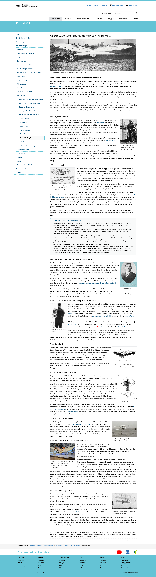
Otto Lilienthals (110, 140)
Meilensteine (21, 95)
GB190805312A (97, 316)
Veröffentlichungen (21, 46)
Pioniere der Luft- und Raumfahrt (28, 115)
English (89, 5)
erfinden (19, 161)
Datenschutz (29, 573)
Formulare (41, 564)
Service (123, 557)
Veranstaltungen (21, 42)
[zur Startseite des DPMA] (30, 10)
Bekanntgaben (21, 61)
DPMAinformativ (22, 80)
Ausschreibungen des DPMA (25, 69)
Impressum (20, 573)
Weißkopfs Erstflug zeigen (83, 424)
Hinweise (20, 57)
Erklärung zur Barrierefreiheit (43, 573)
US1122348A (120, 327)
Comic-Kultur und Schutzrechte (27, 142)
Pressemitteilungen (126, 562)
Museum (101, 123)
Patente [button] (67, 18)
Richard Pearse (24, 118)
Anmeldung (41, 560)
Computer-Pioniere (24, 149)
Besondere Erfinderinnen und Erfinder (29, 103)
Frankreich (107, 316)
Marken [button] (99, 18)
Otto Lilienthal (24, 126)
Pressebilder (124, 564)
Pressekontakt (124, 560)
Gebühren (40, 566)
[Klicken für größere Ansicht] (128, 131)
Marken (82, 557)
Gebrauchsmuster (64, 557)
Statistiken (20, 88)
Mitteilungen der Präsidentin (25, 53)
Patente (40, 557)
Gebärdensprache (117, 5)
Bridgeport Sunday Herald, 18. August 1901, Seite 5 (70, 220)
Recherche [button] (122, 18)
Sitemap (104, 5)
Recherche (41, 562)
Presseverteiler (125, 568)
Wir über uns (20, 34)
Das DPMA (39, 545)
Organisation (21, 560)
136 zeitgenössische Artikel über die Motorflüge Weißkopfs (97, 283)
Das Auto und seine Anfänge (26, 146)
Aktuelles (20, 49)
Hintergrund (21, 153)
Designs (102, 557)
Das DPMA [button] (55, 18)
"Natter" (22, 134)
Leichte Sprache (133, 5)
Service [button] (134, 18)
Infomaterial (21, 76)
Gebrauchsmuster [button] (83, 18)
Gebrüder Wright (55, 86)
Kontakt (97, 5)
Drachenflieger (129, 316)
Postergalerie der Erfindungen (26, 165)
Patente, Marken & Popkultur (27, 111)
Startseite (32, 545)
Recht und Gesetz (21, 169)
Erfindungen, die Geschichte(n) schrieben (30, 99)
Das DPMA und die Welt (24, 92)
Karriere (20, 564)
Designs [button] (110, 18)
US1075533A (102, 327)
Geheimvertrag (73, 411)
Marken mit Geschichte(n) (26, 107)
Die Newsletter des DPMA (25, 65)
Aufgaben (20, 562)
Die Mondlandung (25, 130)
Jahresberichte (21, 84)
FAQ (39, 568)
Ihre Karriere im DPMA (23, 38)
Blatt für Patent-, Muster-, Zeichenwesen (29, 72)
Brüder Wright (24, 122)
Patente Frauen (21, 157)
